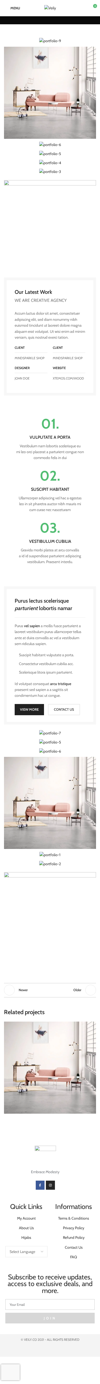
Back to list (50, 990)
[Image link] (50, 225)
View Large (91, 1026)
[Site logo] (50, 7)
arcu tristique (60, 683)
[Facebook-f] (40, 1185)
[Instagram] (50, 1185)
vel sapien (32, 625)
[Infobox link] (50, 439)
